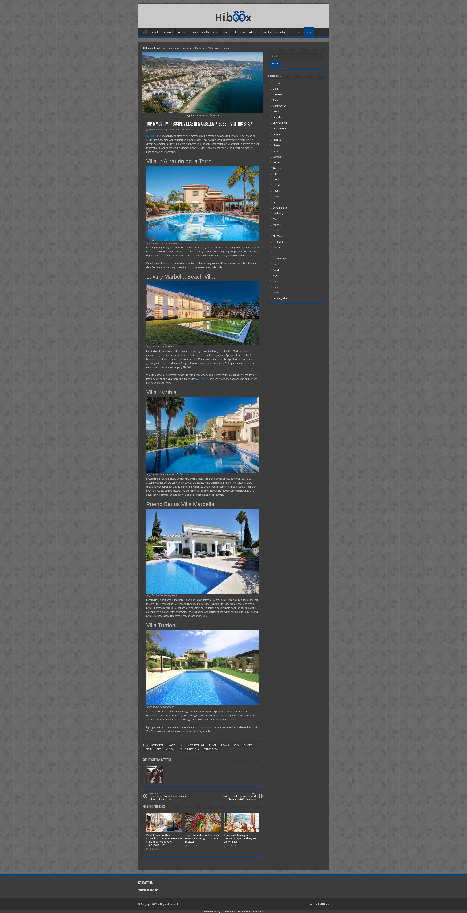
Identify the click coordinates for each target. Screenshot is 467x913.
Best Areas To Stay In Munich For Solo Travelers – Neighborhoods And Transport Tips (164, 840)
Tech (233, 32)
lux (181, 745)
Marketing (278, 213)
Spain (236, 745)
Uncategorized (281, 298)
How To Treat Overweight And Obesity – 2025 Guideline (239, 796)
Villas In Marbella (189, 749)
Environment (279, 128)
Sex (275, 264)
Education (254, 32)
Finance (277, 139)
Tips (300, 32)
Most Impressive (196, 745)
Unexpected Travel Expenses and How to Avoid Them (168, 796)
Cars (242, 32)
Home (145, 32)
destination (157, 745)
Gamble (277, 156)
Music (276, 230)
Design (276, 111)
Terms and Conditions (250, 911)
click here (203, 379)
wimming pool (211, 749)
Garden (277, 168)
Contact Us (229, 911)
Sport (216, 32)
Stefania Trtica (155, 130)
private (212, 745)
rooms (225, 745)
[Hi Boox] (234, 15)
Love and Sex (280, 207)
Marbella (151, 136)
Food (276, 151)
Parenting (280, 32)
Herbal (276, 185)
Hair (275, 173)
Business (182, 32)
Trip (159, 749)
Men (275, 219)
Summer (248, 745)
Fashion (267, 32)
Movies (277, 224)
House (276, 190)
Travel (309, 32)
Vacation (170, 749)
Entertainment (280, 122)
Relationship (279, 258)
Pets (292, 32)
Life (275, 202)
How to (277, 196)
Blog (275, 88)
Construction (279, 105)
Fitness (276, 145)
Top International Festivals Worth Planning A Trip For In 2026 (202, 838)
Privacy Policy (212, 911)
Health (205, 32)
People (155, 32)
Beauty (276, 83)
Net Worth (168, 32)
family (172, 745)
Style (225, 32)
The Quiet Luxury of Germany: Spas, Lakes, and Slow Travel (240, 838)
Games (194, 32)
